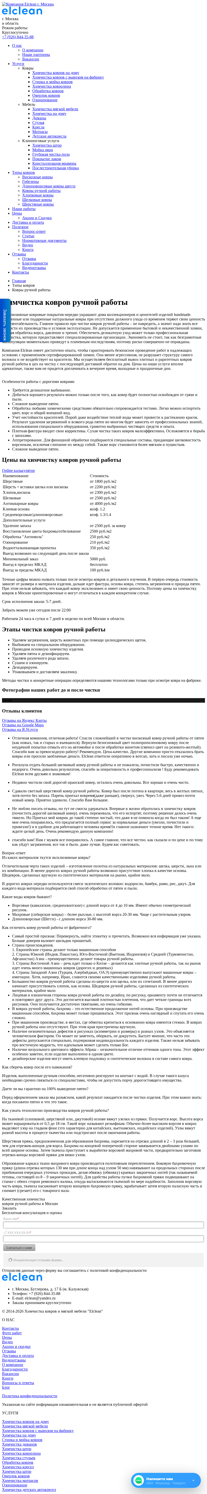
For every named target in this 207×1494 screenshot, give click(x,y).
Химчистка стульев (18, 1458)
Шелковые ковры (37, 200)
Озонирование (45, 100)
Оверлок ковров (46, 95)
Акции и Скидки (37, 218)
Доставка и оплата (28, 222)
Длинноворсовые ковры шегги (48, 186)
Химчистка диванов (19, 1444)
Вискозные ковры (37, 177)
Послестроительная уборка (55, 168)
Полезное (20, 227)
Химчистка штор (47, 145)
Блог (6, 1387)
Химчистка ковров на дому (55, 73)
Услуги (18, 63)
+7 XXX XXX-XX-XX (17, 1232)
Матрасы (40, 131)
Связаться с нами (19, 1247)
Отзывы (19, 254)
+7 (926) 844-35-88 (18, 37)
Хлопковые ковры (38, 195)
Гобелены (30, 181)
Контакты (20, 272)
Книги (28, 249)
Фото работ (12, 1333)
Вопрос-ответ (34, 231)
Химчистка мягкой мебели (55, 109)
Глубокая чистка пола (51, 154)
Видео (27, 245)
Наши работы (24, 209)
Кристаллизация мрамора (54, 163)
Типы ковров (23, 172)
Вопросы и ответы (18, 1383)
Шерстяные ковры (38, 204)
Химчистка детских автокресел (29, 1489)
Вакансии (30, 59)
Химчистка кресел (18, 1467)
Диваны (39, 118)
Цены (17, 213)
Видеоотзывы (34, 268)
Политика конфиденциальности (29, 1396)
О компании (32, 50)
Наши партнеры (36, 54)
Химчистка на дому (49, 113)
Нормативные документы (44, 240)
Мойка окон (42, 150)
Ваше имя (11, 1218)
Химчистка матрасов (20, 1480)
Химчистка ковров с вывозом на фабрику (68, 77)
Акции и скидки (16, 1346)
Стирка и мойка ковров (52, 82)
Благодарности (35, 263)
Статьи (28, 236)
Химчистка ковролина (51, 86)
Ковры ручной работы (41, 190)
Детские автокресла (49, 136)
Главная (19, 281)
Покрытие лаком (46, 159)
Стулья (38, 122)
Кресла (38, 127)
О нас (17, 45)
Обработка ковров (48, 91)
